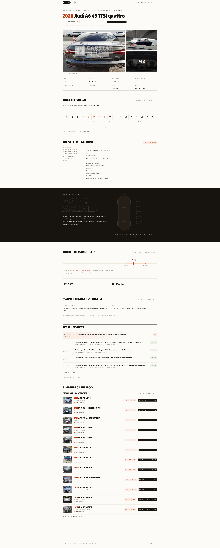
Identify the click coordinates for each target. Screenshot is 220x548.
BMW (88, 540)
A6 (89, 10)
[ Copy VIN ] (110, 127)
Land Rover (110, 540)
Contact (150, 2)
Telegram (150, 543)
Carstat (65, 543)
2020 (93, 10)
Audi (84, 10)
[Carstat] (71, 2)
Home (137, 2)
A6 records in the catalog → (72, 516)
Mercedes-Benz (81, 540)
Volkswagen (103, 540)
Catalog (143, 2)
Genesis (96, 540)
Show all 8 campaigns (71, 372)
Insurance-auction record (72, 10)
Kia (75, 540)
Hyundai (70, 540)
